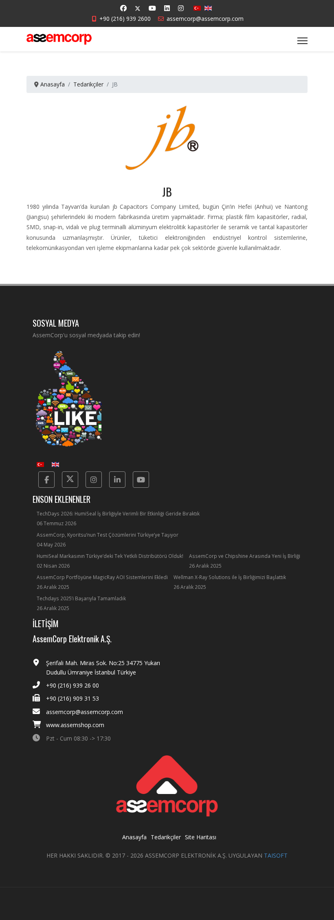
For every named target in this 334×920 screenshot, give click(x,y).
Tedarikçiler (166, 837)
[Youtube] (152, 8)
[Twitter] (138, 8)
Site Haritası (200, 837)
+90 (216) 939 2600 (125, 18)
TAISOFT (276, 855)
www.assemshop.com (75, 725)
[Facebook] (123, 8)
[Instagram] (181, 8)
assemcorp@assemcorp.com (205, 18)
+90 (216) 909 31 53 (72, 698)
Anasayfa (134, 837)
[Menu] (302, 41)
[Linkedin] (167, 8)
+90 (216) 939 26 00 (72, 685)
